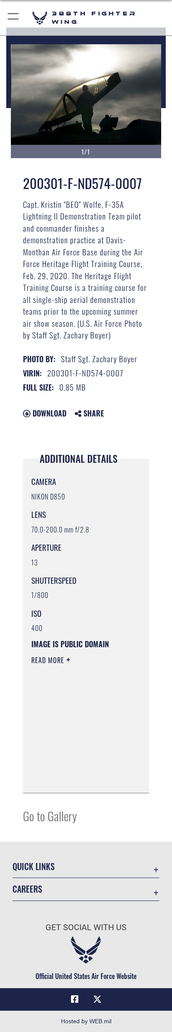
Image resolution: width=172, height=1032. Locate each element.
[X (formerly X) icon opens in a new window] (97, 999)
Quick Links (34, 866)
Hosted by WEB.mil (86, 1021)
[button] (13, 17)
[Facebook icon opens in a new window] (74, 999)
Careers (27, 889)
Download (48, 413)
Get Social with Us (86, 927)
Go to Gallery (50, 816)
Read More (48, 660)
